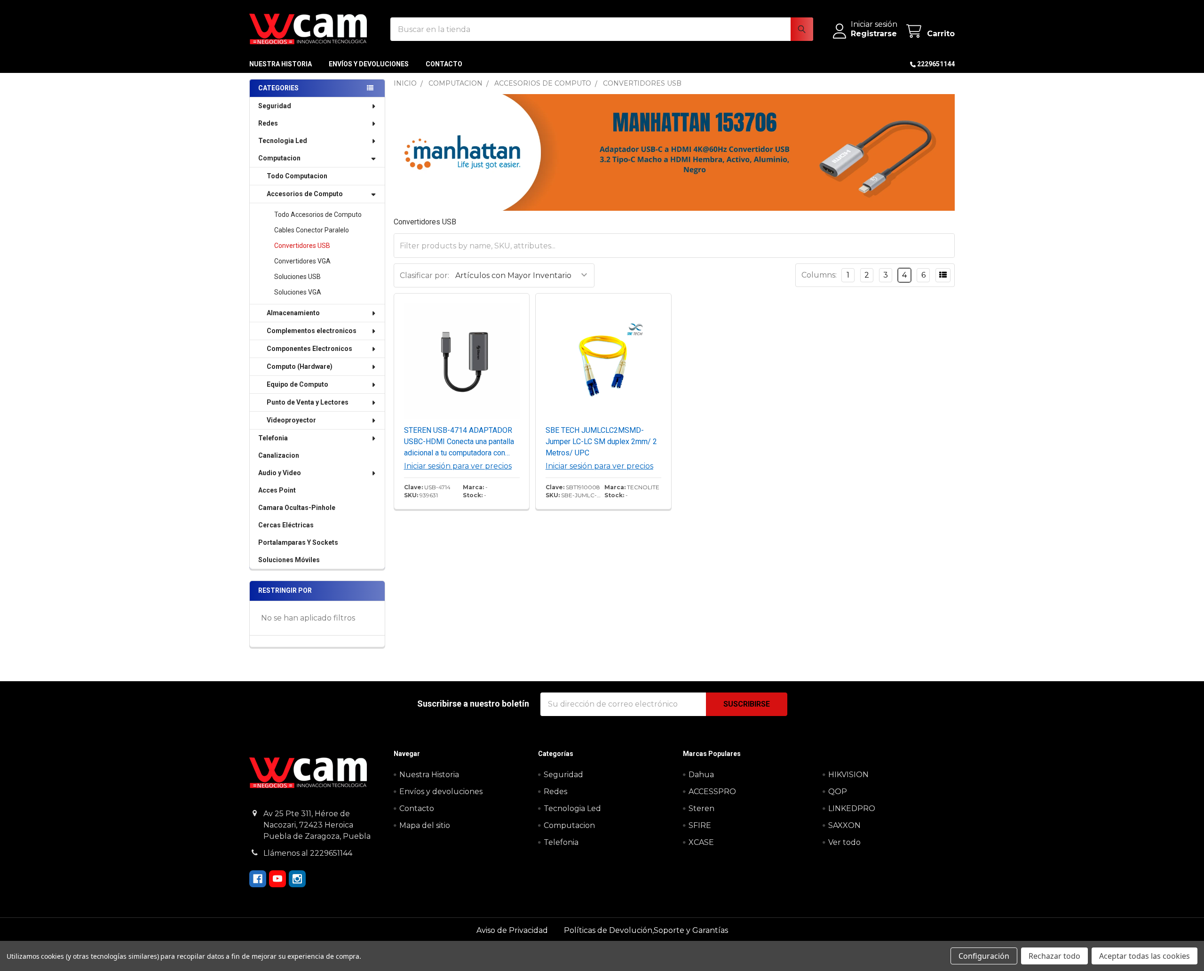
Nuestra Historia (280, 64)
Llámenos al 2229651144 (307, 853)
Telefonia (273, 438)
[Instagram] (297, 878)
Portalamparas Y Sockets (298, 542)
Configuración (983, 956)
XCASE (701, 842)
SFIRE (700, 825)
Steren (701, 808)
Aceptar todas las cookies (1144, 956)
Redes (268, 123)
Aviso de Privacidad (513, 930)
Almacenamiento (293, 313)
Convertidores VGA (302, 261)
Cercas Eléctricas (286, 525)
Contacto (444, 64)
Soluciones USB (297, 276)
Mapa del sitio (424, 825)
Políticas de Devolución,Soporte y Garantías (646, 930)
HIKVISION (848, 774)
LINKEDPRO (851, 808)
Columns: (819, 275)
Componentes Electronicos (309, 348)
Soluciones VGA (297, 292)
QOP (837, 791)
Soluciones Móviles (289, 560)
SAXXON (844, 825)
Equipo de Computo (297, 384)
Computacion (279, 158)
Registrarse (874, 33)
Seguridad (274, 106)
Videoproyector (291, 420)
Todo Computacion (297, 176)
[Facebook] (257, 878)
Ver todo (844, 842)
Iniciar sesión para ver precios (458, 466)
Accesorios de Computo (305, 194)
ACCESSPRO (712, 791)
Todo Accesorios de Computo (318, 214)
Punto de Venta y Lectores (308, 402)
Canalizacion (278, 455)
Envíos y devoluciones (369, 64)
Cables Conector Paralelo (311, 230)
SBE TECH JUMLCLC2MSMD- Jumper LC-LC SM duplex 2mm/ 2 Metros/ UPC (601, 441)
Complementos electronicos (311, 330)
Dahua (701, 774)
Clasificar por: (424, 275)
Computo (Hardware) (300, 366)
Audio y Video (279, 473)
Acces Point (277, 490)
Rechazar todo (1054, 956)
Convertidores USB (302, 245)
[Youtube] (277, 878)
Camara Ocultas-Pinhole (296, 507)
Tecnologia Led (282, 140)
